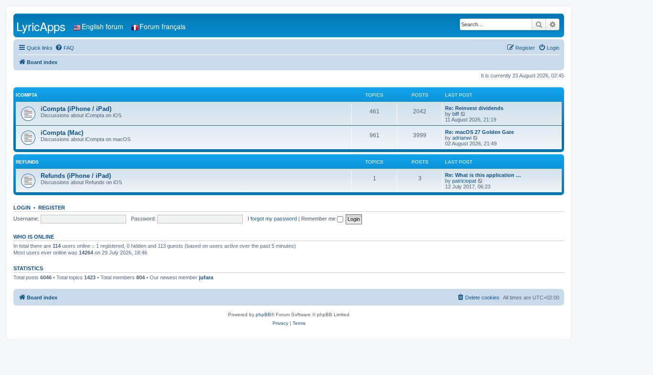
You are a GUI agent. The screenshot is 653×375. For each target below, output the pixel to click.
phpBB (263, 314)
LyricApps (40, 26)
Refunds (27, 162)
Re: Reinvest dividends (474, 108)
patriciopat (464, 181)
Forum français (162, 26)
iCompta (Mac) (62, 132)
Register (51, 207)
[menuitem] (64, 48)
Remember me (319, 218)
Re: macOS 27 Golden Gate (479, 132)
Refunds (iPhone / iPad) (76, 175)
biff (455, 114)
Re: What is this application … (483, 175)
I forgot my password (272, 218)
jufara (206, 277)
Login (22, 207)
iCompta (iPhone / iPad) (76, 108)
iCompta (26, 95)
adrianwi (461, 138)
